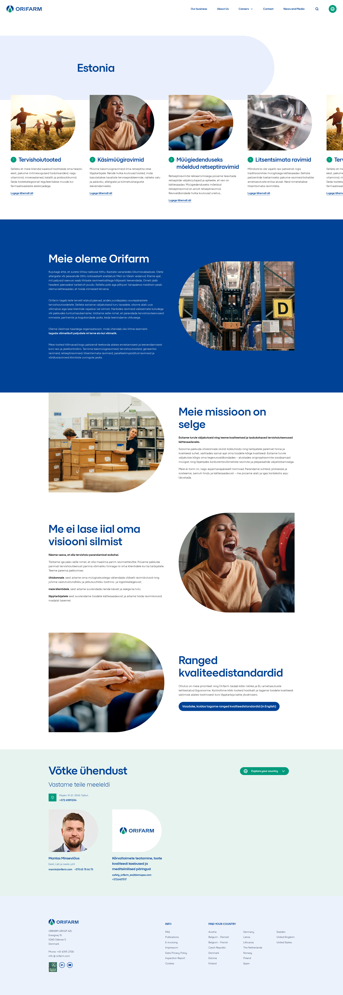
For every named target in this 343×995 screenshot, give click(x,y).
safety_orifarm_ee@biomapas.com (131, 875)
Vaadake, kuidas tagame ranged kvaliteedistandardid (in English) (229, 706)
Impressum (171, 947)
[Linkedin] (62, 967)
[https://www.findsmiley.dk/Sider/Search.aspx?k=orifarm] (53, 967)
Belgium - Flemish (218, 937)
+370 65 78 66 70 (83, 869)
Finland (212, 963)
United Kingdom (286, 937)
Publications (172, 937)
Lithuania (248, 942)
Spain (246, 963)
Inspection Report (175, 958)
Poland (247, 958)
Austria (212, 931)
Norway (247, 953)
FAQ (167, 931)
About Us (223, 9)
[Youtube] (70, 967)
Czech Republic (217, 947)
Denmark (213, 953)
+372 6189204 (67, 800)
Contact (268, 9)
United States (284, 942)
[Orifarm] (24, 8)
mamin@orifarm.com (60, 869)
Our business (199, 9)
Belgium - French (218, 942)
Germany (248, 931)
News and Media (294, 9)
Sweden (281, 931)
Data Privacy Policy (176, 953)
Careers (244, 9)
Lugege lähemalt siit (22, 193)
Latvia (246, 937)
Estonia (212, 958)
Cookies (169, 963)
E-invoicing (171, 942)
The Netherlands (252, 947)
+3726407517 (119, 879)
